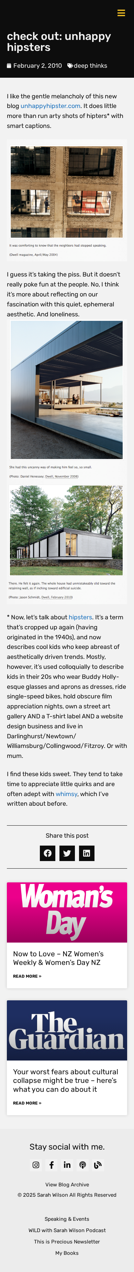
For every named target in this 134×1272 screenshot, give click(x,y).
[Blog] (98, 1165)
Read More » (27, 976)
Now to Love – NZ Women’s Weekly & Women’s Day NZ (58, 958)
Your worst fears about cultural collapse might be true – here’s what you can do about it (65, 1080)
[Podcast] (83, 1165)
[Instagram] (36, 1165)
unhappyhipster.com (50, 106)
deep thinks (90, 65)
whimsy (66, 794)
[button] (47, 853)
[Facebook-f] (51, 1165)
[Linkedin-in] (67, 1165)
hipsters (80, 617)
